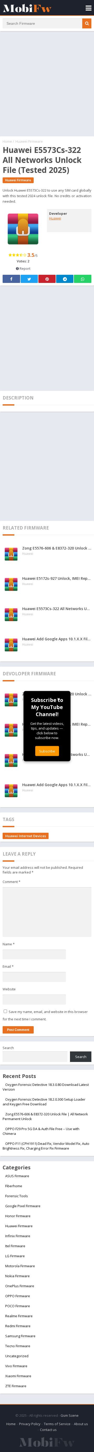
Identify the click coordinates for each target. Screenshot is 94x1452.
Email (8, 966)
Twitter (29, 279)
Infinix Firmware (17, 1236)
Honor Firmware (18, 1216)
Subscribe (47, 751)
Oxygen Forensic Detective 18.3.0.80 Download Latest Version (46, 1087)
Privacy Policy (29, 1423)
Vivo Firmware (16, 1366)
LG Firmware (15, 1256)
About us (81, 1423)
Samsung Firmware (20, 1336)
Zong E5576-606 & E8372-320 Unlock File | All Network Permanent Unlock (45, 1116)
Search (8, 1047)
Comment (11, 881)
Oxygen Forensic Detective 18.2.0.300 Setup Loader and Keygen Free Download (44, 1101)
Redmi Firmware (18, 1326)
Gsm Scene (70, 1415)
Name (9, 944)
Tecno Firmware (17, 1346)
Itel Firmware (15, 1246)
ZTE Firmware (15, 1386)
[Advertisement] (47, 83)
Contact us (48, 1429)
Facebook (11, 279)
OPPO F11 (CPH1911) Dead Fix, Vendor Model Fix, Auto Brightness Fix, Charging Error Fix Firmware (46, 1146)
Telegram (64, 279)
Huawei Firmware (29, 141)
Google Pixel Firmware (22, 1206)
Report (24, 268)
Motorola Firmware (20, 1266)
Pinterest (47, 279)
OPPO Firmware (17, 1296)
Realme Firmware (19, 1316)
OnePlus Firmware (19, 1286)
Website (9, 989)
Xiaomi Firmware (18, 1376)
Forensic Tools (16, 1196)
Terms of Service (57, 1423)
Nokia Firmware (17, 1276)
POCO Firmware (17, 1306)
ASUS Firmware (17, 1176)
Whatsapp (82, 279)
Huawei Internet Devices (25, 836)
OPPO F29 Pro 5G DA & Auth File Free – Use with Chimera (41, 1131)
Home (7, 141)
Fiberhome (13, 1186)
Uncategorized (16, 1356)
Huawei (55, 218)
